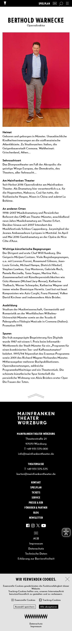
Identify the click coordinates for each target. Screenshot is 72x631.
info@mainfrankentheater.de (36, 454)
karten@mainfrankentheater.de (36, 474)
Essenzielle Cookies (25, 600)
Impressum (36, 626)
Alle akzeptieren (48, 606)
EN (55, 3)
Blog (36, 512)
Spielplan (44, 3)
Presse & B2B (36, 502)
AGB (36, 538)
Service (36, 497)
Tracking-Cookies (52, 600)
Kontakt (36, 482)
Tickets (36, 492)
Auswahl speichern (24, 606)
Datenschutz (36, 623)
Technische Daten (36, 553)
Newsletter (36, 517)
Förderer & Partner (35, 507)
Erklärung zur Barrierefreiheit (36, 558)
